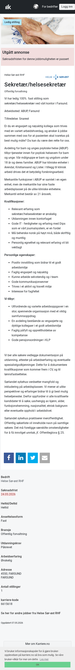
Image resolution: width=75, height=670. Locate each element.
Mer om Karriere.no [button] (37, 644)
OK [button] (37, 664)
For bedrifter (50, 6)
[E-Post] (45, 458)
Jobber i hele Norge (23, 7)
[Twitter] (33, 458)
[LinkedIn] (21, 458)
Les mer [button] (44, 659)
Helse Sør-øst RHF (12, 481)
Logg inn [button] (67, 6)
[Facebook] (9, 458)
